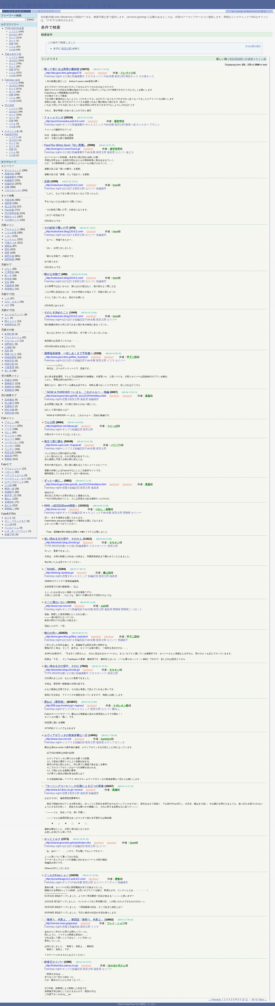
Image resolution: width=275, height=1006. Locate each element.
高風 (147, 395)
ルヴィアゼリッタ (14, 482)
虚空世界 (115, 148)
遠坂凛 (8, 455)
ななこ (8, 268)
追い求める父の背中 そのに (61, 666)
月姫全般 (9, 199)
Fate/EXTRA (11, 134)
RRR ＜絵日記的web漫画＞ (61, 505)
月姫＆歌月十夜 (13, 54)
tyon (115, 185)
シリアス (13, 31)
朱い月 (8, 370)
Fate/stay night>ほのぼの (58, 188)
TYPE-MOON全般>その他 (59, 545)
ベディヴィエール (14, 475)
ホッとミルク (52, 839)
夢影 (117, 879)
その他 (12, 49)
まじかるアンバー (14, 314)
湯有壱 (118, 121)
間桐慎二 (9, 508)
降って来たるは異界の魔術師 (61, 69)
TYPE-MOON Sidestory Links (59, 5)
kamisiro (106, 739)
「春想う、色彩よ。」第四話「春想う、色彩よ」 (74, 919)
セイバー (9, 439)
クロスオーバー (13, 190)
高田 (7, 350)
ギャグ (12, 37)
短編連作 (9, 180)
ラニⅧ (9, 524)
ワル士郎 (49, 422)
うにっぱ (112, 426)
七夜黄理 (9, 367)
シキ (7, 298)
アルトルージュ (13, 337)
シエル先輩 (11, 232)
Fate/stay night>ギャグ (57, 124)
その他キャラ (12, 220)
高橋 (114, 789)
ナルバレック (12, 340)
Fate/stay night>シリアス (58, 448)
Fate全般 (9, 210)
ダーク (12, 40)
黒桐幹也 (9, 386)
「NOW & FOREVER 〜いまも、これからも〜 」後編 (76, 392)
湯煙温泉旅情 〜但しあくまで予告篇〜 (68, 353)
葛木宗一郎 (11, 495)
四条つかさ (11, 354)
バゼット (9, 472)
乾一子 (8, 275)
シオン (8, 236)
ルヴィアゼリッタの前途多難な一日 (66, 735)
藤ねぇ (8, 498)
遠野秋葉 (9, 259)
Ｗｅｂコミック (13, 170)
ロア (7, 305)
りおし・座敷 (103, 509)
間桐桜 (8, 459)
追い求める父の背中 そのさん (63, 538)
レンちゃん (11, 239)
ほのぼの (13, 34)
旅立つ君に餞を (53, 441)
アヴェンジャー (13, 468)
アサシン (9, 422)
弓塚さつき (11, 242)
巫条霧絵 (9, 399)
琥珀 (7, 249)
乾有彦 (8, 278)
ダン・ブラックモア (15, 521)
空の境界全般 (12, 213)
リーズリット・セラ (15, 478)
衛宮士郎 (9, 452)
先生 (7, 282)
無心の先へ (51, 632)
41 (256, 999)
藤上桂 (107, 572)
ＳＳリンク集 (12, 131)
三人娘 (8, 485)
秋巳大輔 (9, 409)
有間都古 (9, 288)
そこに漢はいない (55, 602)
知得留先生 (11, 324)
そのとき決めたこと (56, 312)
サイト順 (260, 59)
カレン (8, 432)
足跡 (47, 181)
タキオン (114, 542)
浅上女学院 (11, 206)
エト (7, 317)
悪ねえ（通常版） (55, 701)
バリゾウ (116, 445)
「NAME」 (50, 569)
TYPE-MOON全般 (14, 28)
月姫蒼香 (9, 285)
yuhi (103, 606)
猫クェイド (11, 321)
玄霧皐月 (9, 406)
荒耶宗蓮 (9, 413)
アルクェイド (12, 229)
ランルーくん (12, 527)
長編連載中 (11, 177)
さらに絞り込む (253, 46)
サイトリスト (46, 11)
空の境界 (9, 105)
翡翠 (7, 252)
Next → (263, 999)
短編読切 (9, 183)
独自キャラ (11, 216)
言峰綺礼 (9, 502)
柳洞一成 (9, 488)
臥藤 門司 (10, 534)
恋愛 (11, 43)
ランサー (9, 449)
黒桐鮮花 (9, 390)
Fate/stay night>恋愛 (55, 399)
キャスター (11, 435)
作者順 (249, 59)
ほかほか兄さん (117, 965)
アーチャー (11, 425)
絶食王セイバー (53, 961)
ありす (8, 517)
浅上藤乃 (9, 403)
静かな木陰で (52, 274)
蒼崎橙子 (9, 383)
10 (243, 999)
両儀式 (8, 380)
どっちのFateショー (56, 875)
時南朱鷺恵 (11, 357)
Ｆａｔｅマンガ (53, 117)
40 (253, 999)
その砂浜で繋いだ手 (56, 227)
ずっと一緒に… (53, 480)
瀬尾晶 (8, 246)
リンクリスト (16, 11)
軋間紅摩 (9, 334)
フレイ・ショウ (116, 923)
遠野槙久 (9, 344)
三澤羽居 (9, 272)
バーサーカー (12, 442)
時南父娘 (9, 364)
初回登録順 (236, 59)
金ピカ (8, 505)
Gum (132, 842)
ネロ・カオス (12, 301)
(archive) (90, 73)
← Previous (215, 999)
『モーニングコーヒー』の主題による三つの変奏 (74, 786)
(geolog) (102, 73)
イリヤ (8, 429)
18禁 (7, 187)
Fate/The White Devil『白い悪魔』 (65, 145)
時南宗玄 (9, 360)
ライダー (9, 445)
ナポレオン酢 (121, 705)
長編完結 (9, 173)
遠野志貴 (9, 256)
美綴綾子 (9, 492)
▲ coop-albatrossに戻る (249, 11)
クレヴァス (126, 73)
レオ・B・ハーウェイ (16, 531)
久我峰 (8, 347)
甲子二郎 (132, 357)
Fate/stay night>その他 (57, 76)
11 (246, 999)
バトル (12, 46)
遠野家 (8, 203)
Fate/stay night (12, 80)
